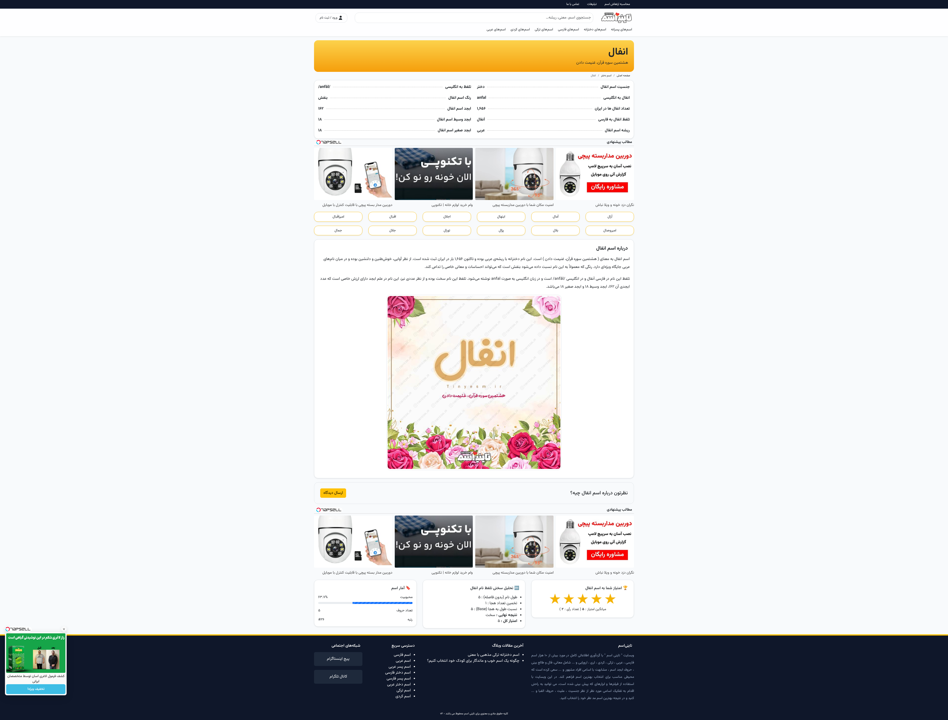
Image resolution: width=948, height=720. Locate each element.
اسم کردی (403, 696)
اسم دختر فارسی (398, 673)
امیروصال (609, 230)
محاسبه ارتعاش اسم (617, 4)
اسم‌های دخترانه (595, 29)
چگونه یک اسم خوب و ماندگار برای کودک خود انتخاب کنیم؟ (473, 661)
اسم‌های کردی (520, 29)
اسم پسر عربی (400, 667)
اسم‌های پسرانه (621, 29)
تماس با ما (572, 4)
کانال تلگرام (338, 677)
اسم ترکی (403, 690)
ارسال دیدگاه (333, 493)
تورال (447, 230)
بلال (555, 230)
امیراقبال (338, 217)
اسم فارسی (402, 655)
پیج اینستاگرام (338, 659)
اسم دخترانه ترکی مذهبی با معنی (493, 655)
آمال (555, 217)
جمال (338, 230)
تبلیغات (592, 4)
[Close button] (63, 629)
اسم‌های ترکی (544, 29)
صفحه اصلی (623, 76)
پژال (501, 230)
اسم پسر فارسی (399, 679)
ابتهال (501, 217)
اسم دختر (606, 76)
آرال (610, 217)
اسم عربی (403, 661)
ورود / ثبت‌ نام (329, 17)
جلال (392, 230)
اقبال (392, 217)
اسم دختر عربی (399, 684)
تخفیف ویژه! (35, 689)
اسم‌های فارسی (568, 29)
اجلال (447, 217)
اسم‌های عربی (496, 29)
